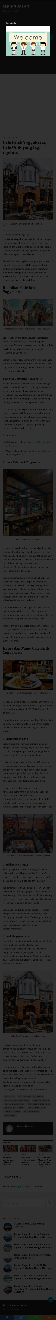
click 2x (13, 23)
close (7, 23)
